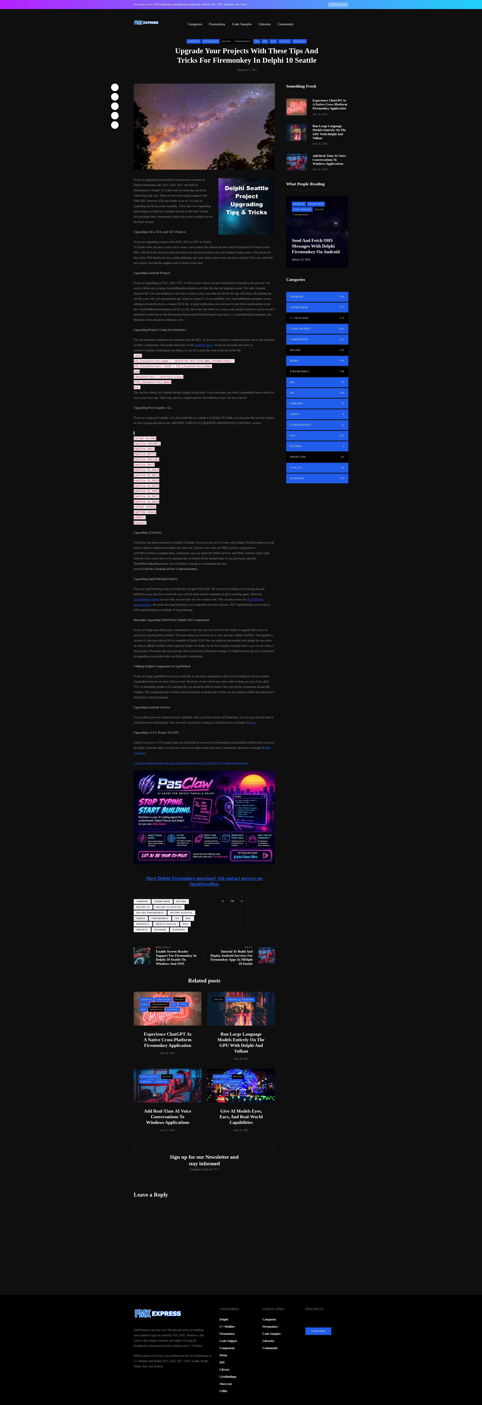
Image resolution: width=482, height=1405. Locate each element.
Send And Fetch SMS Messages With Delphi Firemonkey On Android (316, 246)
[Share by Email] (115, 125)
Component (163, 999)
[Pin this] (115, 115)
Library (232, 999)
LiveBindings (317, 424)
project (142, 930)
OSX (273, 41)
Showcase (156, 1009)
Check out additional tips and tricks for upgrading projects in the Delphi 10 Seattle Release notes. (191, 763)
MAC (188, 918)
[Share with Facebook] (115, 87)
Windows (299, 41)
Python (317, 446)
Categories (195, 24)
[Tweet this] (115, 97)
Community (286, 24)
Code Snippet (150, 1076)
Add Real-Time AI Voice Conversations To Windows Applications (167, 1117)
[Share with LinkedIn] (115, 106)
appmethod (162, 901)
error (141, 918)
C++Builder (317, 318)
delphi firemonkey (150, 913)
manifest (143, 924)
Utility (285, 41)
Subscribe (318, 1331)
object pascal (166, 924)
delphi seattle (181, 913)
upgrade (160, 930)
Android (193, 41)
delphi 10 (143, 907)
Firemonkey (217, 24)
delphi (181, 901)
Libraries (265, 24)
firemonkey (160, 918)
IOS (265, 41)
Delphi (226, 41)
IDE (257, 41)
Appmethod (210, 41)
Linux (183, 1004)
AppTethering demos (146, 599)
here (252, 722)
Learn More (338, 4)
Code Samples (242, 24)
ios (177, 918)
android (142, 901)
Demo (144, 1004)
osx (185, 924)
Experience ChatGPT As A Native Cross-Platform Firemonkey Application (167, 1040)
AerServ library (204, 345)
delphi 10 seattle (169, 907)
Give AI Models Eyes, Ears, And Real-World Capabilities (241, 1117)
